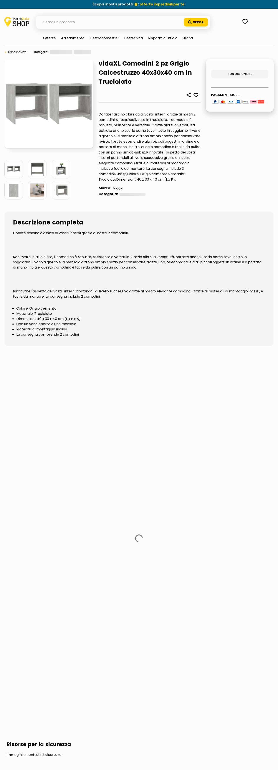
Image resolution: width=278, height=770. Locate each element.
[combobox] (123, 22)
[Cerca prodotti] (196, 22)
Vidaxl (118, 188)
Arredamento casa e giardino (70, 52)
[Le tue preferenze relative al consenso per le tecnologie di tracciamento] (270, 762)
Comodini (128, 52)
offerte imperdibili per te (162, 4)
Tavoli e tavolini (105, 52)
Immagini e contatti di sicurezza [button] (34, 382)
